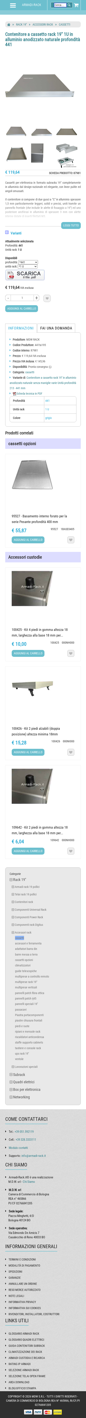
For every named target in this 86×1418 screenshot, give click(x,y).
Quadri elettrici (23, 1082)
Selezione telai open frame (27, 1376)
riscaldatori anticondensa (29, 1037)
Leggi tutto (71, 225)
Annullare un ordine (23, 1283)
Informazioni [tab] (21, 328)
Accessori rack (43, 24)
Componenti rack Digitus (29, 924)
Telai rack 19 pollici (26, 894)
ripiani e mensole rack (27, 1031)
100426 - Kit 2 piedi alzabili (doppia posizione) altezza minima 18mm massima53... (36, 734)
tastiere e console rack (28, 1048)
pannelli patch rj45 (25, 998)
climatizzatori (22, 965)
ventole (19, 1059)
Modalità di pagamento (24, 1265)
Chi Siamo (29, 1182)
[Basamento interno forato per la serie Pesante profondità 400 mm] (43, 475)
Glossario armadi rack (24, 1333)
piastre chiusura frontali (28, 1020)
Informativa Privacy (22, 1302)
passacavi (21, 1009)
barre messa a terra (26, 954)
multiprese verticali (26, 987)
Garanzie (15, 1277)
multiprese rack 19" (26, 982)
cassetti (64, 24)
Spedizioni (15, 1271)
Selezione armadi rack (24, 1370)
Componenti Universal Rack (30, 909)
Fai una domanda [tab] (56, 328)
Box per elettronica (26, 1089)
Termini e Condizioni (22, 1259)
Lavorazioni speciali (26, 1066)
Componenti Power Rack (29, 917)
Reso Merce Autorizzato (24, 1289)
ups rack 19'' (22, 1053)
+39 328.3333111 (26, 1140)
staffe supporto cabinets (29, 1042)
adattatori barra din (26, 948)
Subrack (19, 1074)
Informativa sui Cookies (25, 1308)
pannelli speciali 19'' (26, 1004)
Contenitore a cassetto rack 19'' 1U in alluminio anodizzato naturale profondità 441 (42, 39)
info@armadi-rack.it (34, 1156)
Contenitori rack (24, 902)
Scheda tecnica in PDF (29, 393)
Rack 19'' (21, 24)
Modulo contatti (18, 1148)
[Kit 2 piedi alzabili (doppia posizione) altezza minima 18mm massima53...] (43, 687)
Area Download (19, 1382)
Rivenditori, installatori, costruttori (34, 1314)
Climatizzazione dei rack (25, 1351)
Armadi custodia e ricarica (27, 1358)
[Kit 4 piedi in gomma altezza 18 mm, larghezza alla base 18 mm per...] (43, 589)
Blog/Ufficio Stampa (22, 1388)
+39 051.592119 (24, 1132)
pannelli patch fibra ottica (29, 993)
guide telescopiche (26, 971)
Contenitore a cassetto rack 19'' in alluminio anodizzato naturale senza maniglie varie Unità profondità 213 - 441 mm (43, 383)
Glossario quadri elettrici (26, 1339)
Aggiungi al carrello (21, 308)
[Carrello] (76, 5)
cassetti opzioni (24, 960)
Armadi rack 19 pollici (27, 887)
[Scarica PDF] (25, 274)
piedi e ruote (22, 1026)
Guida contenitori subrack (27, 1345)
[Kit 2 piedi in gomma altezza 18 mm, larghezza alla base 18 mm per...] (43, 786)
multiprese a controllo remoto (32, 976)
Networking (21, 1097)
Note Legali (16, 1296)
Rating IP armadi (20, 1364)
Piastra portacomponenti (29, 1015)
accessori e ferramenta (28, 943)
